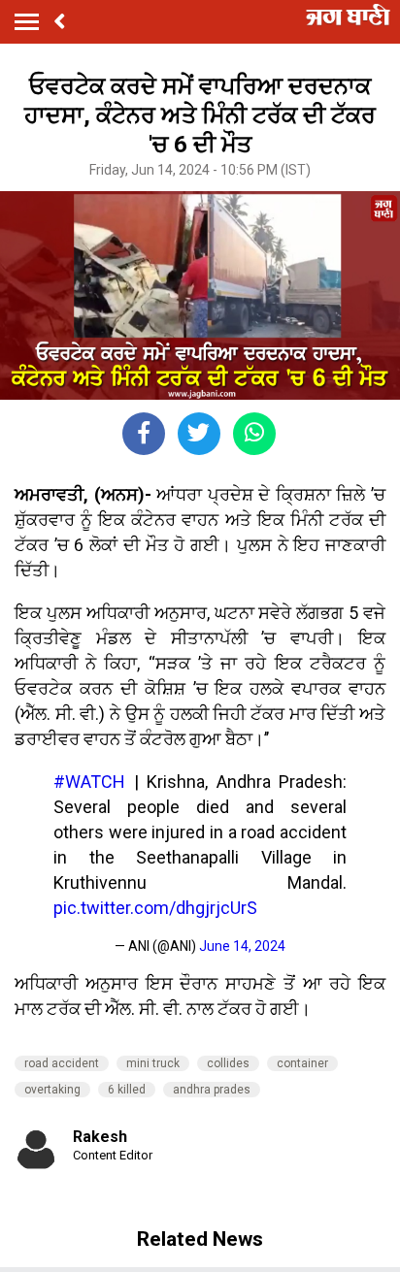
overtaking (52, 1089)
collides (228, 1063)
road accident (61, 1063)
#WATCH (89, 781)
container (302, 1063)
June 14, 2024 (242, 946)
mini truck (153, 1063)
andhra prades (211, 1089)
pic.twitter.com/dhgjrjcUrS (155, 907)
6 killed (127, 1089)
